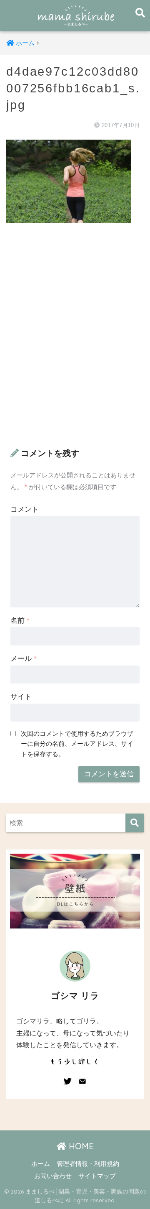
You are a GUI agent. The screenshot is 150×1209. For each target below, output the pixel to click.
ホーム (40, 1164)
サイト (21, 697)
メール (23, 659)
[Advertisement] (75, 335)
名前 (20, 621)
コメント (24, 509)
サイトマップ (97, 1176)
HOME (80, 1146)
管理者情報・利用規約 (88, 1164)
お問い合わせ (53, 1176)
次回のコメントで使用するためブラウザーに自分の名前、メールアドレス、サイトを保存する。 (77, 743)
